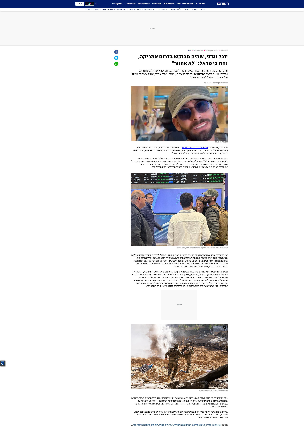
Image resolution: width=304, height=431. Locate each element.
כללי (189, 51)
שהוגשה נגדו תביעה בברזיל (195, 147)
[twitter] (116, 58)
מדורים (157, 3)
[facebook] (116, 52)
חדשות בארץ (198, 51)
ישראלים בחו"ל (166, 425)
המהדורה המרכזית (182, 425)
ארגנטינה (216, 425)
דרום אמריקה (198, 425)
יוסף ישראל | (223, 83)
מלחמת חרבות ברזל (141, 425)
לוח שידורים (144, 3)
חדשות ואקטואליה (212, 51)
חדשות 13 (200, 3)
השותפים (131, 3)
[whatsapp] (116, 64)
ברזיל (208, 425)
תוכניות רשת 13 (186, 3)
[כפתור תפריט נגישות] (2, 363)
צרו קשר (118, 3)
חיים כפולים (169, 3)
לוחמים (154, 425)
